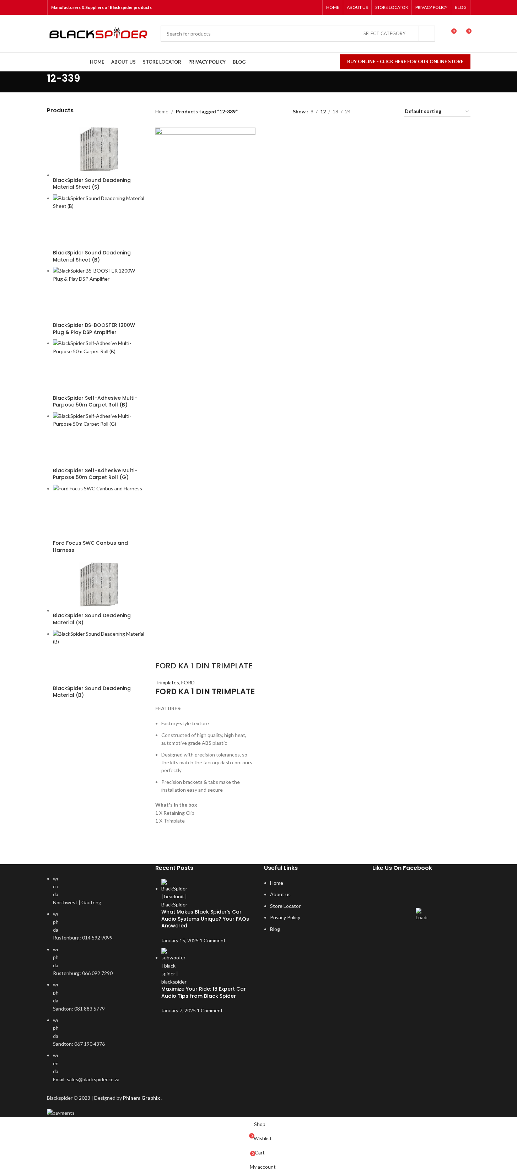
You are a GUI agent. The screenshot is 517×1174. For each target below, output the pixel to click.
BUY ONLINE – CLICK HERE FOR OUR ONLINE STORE (405, 61)
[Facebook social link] (286, 7)
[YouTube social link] (305, 7)
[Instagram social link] (296, 7)
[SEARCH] (427, 34)
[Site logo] (100, 34)
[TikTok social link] (313, 7)
